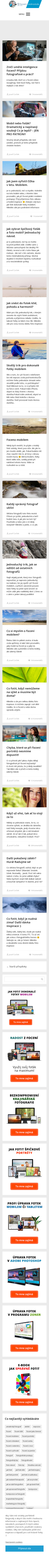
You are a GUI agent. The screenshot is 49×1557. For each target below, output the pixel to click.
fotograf (9, 1455)
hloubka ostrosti (34, 1465)
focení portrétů (28, 1436)
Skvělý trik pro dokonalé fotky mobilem (23, 367)
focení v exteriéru (13, 1446)
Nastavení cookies (13, 1542)
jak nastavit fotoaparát (15, 1479)
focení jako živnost (34, 1431)
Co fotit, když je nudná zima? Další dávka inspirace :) (22, 922)
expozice (36, 1426)
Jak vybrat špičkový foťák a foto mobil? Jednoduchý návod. (23, 232)
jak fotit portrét (12, 1475)
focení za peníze (28, 1451)
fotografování (27, 1460)
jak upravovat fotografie (15, 1489)
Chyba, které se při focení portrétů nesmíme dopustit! (23, 751)
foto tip (21, 1465)
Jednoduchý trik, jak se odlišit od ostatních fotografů (22, 568)
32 (36, 718)
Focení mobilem (12, 1436)
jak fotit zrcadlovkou (29, 1475)
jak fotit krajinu (34, 1470)
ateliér (27, 1426)
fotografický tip (12, 1460)
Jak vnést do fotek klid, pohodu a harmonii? (22, 305)
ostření (30, 1508)
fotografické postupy (24, 1455)
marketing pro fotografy (15, 1504)
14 (36, 890)
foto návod (10, 1465)
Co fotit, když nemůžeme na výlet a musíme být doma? (23, 692)
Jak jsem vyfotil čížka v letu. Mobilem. (20, 183)
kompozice (33, 1489)
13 (36, 411)
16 (36, 660)
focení (8, 1431)
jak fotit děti (20, 1470)
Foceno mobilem (17, 440)
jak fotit (9, 1470)
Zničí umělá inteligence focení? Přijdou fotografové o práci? (22, 70)
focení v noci (28, 1446)
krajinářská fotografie (14, 1499)
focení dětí (19, 1431)
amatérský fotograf (13, 1426)
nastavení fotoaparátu (14, 1508)
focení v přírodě (12, 1451)
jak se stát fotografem (14, 1484)
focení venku (28, 1441)
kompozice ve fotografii (15, 1494)
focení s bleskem (12, 1441)
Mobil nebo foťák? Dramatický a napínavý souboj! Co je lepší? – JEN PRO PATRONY (23, 128)
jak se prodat (32, 1479)
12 (36, 603)
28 (36, 845)
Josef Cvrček (14, 94)
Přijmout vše (24, 1548)
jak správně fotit (33, 1484)
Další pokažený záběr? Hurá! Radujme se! (21, 860)
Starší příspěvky (17, 966)
